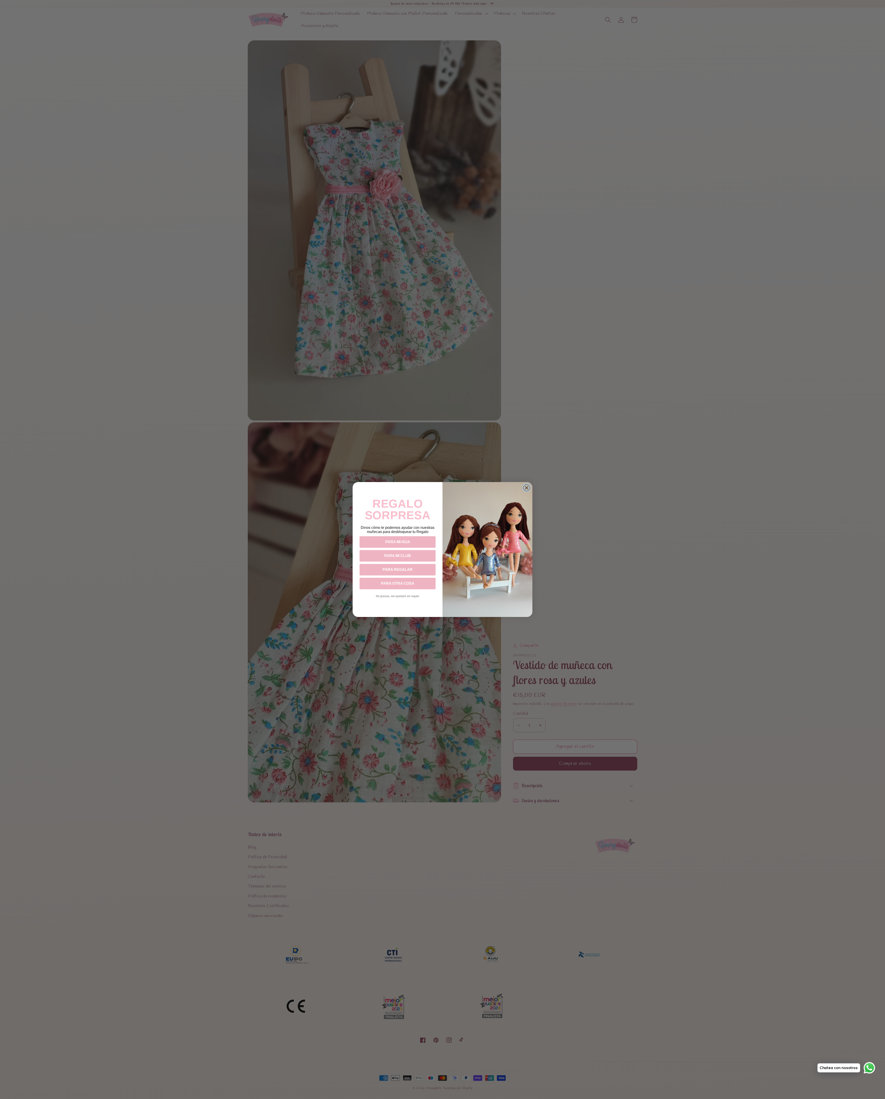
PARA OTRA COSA (397, 583)
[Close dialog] (526, 487)
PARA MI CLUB (397, 556)
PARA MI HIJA (397, 542)
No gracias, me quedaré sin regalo (397, 596)
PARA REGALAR (398, 570)
